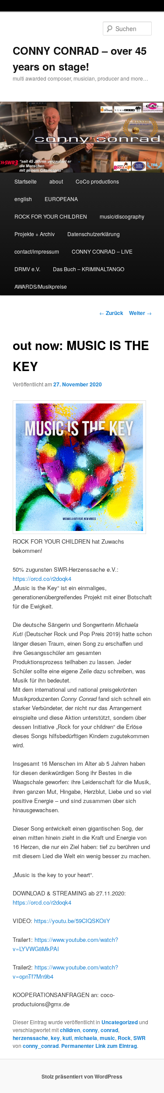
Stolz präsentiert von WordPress (82, 1076)
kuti (67, 1038)
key (55, 1038)
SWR (139, 1038)
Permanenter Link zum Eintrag (99, 1046)
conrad (109, 1030)
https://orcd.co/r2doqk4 (42, 578)
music (107, 1038)
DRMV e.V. (27, 268)
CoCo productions (97, 181)
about (56, 181)
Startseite (25, 181)
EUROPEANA (61, 198)
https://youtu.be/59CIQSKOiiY (72, 920)
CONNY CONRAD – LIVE (102, 251)
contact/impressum (36, 251)
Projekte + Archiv (34, 233)
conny (90, 1030)
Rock (124, 1038)
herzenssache (30, 1038)
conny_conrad (41, 1046)
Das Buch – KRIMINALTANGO (88, 268)
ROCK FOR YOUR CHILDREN (50, 216)
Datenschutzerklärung (93, 233)
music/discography (122, 216)
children (70, 1030)
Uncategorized (119, 1022)
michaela (85, 1038)
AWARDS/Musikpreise (40, 286)
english (23, 198)
